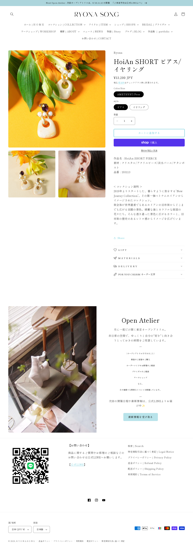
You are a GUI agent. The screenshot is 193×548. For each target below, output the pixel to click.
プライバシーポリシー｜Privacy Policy (150, 457)
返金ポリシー (44, 541)
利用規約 (80, 541)
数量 (116, 114)
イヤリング (139, 107)
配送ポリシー (92, 541)
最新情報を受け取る (140, 417)
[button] (12, 14)
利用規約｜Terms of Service (144, 474)
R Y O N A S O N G (25, 541)
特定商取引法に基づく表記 (113, 541)
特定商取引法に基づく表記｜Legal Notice (151, 451)
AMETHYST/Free (128, 94)
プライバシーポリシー (63, 541)
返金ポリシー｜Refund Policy (145, 463)
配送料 (121, 82)
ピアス (120, 107)
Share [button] (121, 238)
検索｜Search (136, 446)
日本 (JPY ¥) (18, 529)
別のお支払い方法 (149, 150)
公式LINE (77, 464)
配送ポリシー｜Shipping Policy (146, 468)
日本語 (40, 529)
